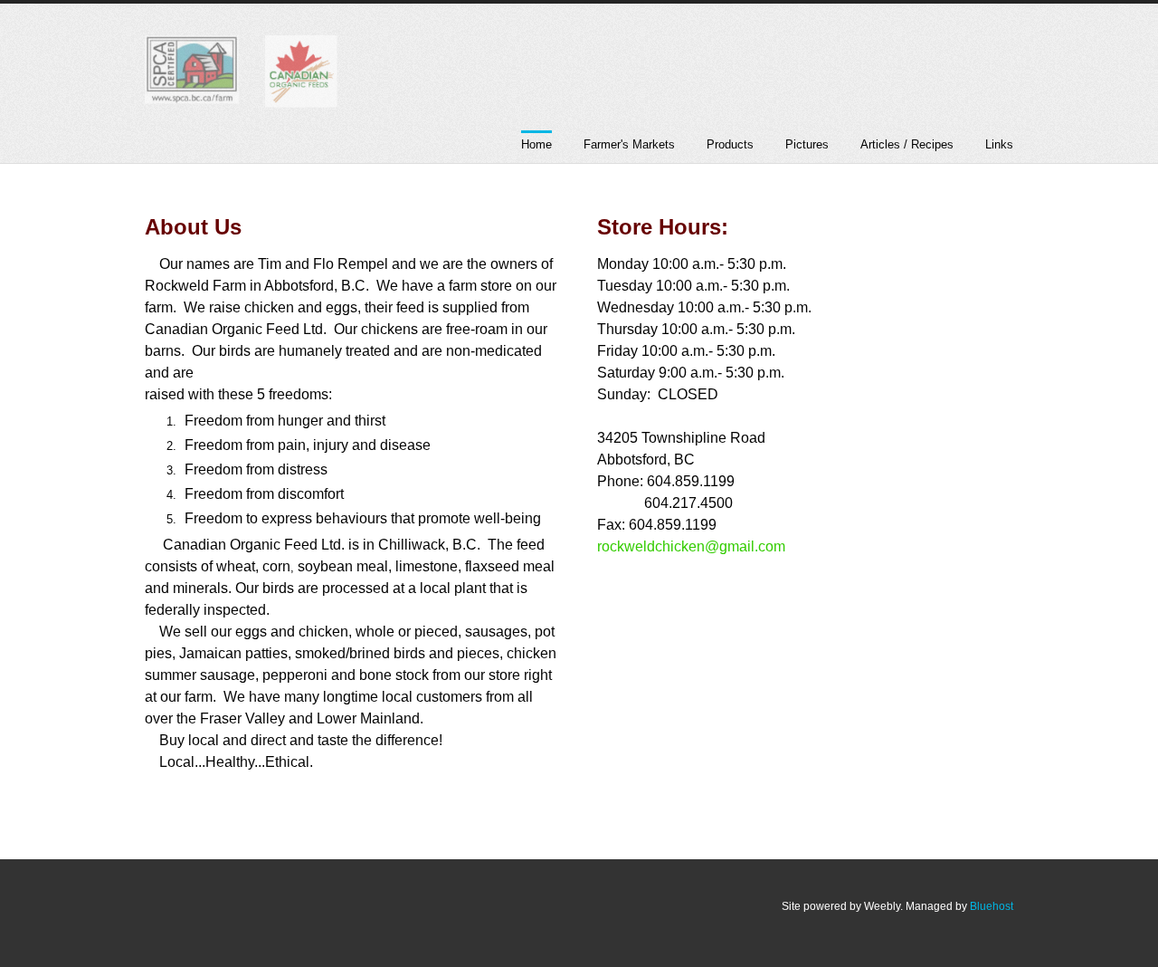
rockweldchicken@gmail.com (691, 546)
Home (536, 144)
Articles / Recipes (907, 144)
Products (730, 144)
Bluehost (991, 906)
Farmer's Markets (629, 144)
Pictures (807, 144)
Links (999, 144)
